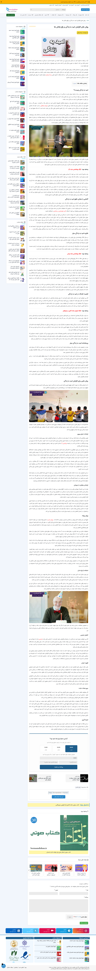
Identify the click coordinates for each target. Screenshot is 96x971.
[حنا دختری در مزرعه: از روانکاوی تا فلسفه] (81, 868)
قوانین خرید (21, 967)
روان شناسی (78, 787)
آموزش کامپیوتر (58, 5)
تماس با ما (22, 15)
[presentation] (29, 870)
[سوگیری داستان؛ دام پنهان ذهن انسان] (36, 868)
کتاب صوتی (51, 5)
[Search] (31, 9)
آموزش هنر (71, 5)
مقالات (53, 15)
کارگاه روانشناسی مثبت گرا (75, 169)
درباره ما (29, 15)
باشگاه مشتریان (38, 15)
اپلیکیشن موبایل (10, 15)
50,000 (71, 749)
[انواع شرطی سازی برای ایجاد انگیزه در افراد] (66, 868)
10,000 (45, 749)
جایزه (46, 15)
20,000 (58, 749)
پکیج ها (80, 15)
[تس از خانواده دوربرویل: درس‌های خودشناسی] (51, 868)
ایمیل (56, 890)
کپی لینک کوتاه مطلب (58, 797)
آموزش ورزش (65, 5)
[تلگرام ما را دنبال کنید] (69, 931)
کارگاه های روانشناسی (85, 5)
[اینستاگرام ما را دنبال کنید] (86, 931)
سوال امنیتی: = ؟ (80, 917)
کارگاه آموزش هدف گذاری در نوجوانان (72, 311)
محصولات (60, 15)
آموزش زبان (77, 5)
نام (87, 890)
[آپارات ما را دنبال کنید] (52, 931)
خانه (86, 15)
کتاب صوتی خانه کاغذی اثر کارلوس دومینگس (67, 805)
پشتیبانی (16, 967)
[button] (1, 2)
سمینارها (67, 15)
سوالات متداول (10, 967)
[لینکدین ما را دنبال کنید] (19, 930)
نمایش (75, 83)
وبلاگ (74, 15)
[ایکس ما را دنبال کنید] (35, 931)
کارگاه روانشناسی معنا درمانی (74, 254)
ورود (25, 967)
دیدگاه (86, 897)
